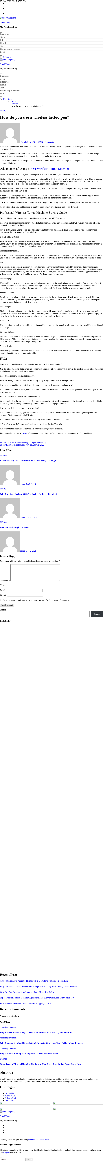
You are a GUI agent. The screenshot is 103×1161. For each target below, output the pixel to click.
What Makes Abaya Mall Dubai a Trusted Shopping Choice (25, 1003)
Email (3, 590)
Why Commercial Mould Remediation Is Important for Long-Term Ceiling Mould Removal (38, 986)
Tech (2, 37)
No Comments (47, 142)
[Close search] (1, 1157)
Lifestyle (4, 40)
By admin (24, 142)
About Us (9, 1093)
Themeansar (43, 1139)
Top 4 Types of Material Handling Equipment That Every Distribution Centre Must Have (37, 998)
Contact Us (10, 1096)
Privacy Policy (11, 1098)
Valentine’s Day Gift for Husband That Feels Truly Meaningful (28, 461)
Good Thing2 (6, 22)
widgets (6, 1152)
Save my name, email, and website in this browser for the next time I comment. (36, 600)
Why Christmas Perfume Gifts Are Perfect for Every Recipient (28, 494)
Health (3, 43)
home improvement (8, 1027)
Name (3, 585)
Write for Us (10, 1100)
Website (3, 595)
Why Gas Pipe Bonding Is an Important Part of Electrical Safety (27, 992)
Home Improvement (10, 49)
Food (2, 51)
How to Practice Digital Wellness (14, 527)
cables (24, 433)
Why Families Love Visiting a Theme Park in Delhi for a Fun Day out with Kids (34, 981)
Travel (3, 46)
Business (4, 34)
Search (3, 610)
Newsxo (31, 1139)
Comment (5, 580)
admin (23, 484)
